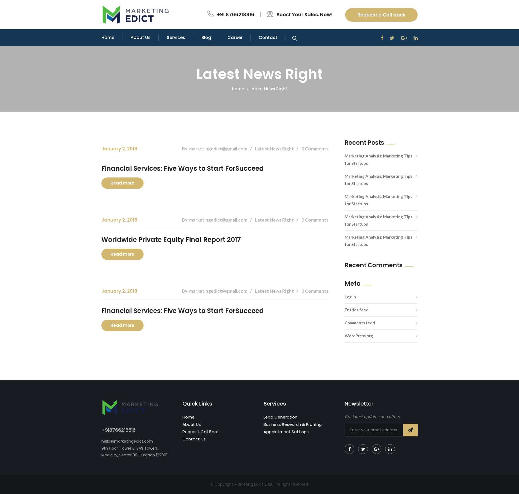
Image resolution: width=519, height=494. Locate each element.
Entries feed (356, 309)
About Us (141, 37)
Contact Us (194, 439)
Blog (206, 37)
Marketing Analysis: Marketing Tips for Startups (378, 159)
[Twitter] (363, 449)
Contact (268, 37)
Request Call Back (200, 431)
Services (176, 37)
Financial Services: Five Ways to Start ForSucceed (182, 168)
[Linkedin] (390, 449)
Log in (350, 296)
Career (234, 37)
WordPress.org (359, 335)
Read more (122, 183)
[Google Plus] (376, 449)
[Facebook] (349, 449)
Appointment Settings (286, 431)
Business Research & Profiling (293, 424)
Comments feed (360, 322)
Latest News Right (268, 89)
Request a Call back (381, 15)
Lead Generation (280, 417)
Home (107, 37)
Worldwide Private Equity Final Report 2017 (171, 239)
